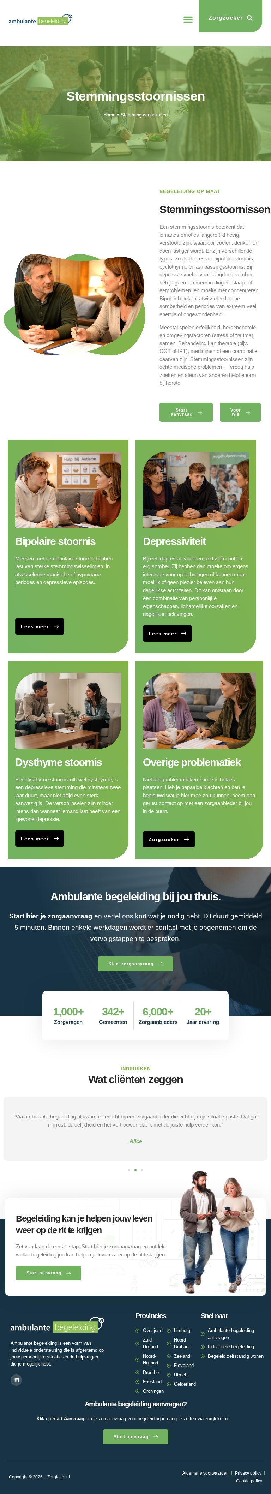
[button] (188, 19)
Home (109, 115)
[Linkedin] (16, 1380)
